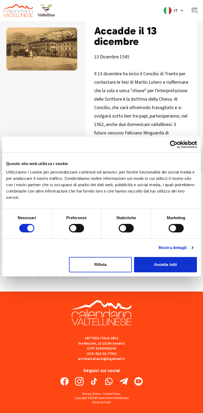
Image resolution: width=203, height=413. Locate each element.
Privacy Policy (91, 394)
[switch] (76, 228)
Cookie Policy (112, 394)
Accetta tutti (165, 264)
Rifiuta (100, 264)
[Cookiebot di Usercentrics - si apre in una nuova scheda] (174, 144)
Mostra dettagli (173, 247)
